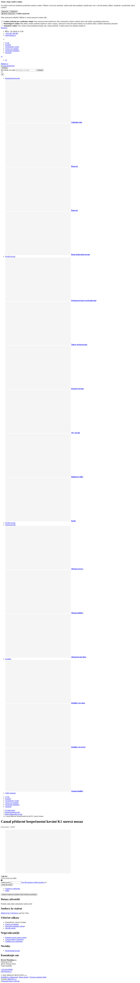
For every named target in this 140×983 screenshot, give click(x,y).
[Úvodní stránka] (7, 66)
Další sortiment (10, 793)
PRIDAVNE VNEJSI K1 (10, 913)
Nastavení (5, 11)
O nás (7, 43)
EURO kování (10, 523)
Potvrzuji (4, 28)
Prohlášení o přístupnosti (9, 977)
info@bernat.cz (6, 971)
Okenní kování (10, 525)
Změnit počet (5, 882)
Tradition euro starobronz (14, 941)
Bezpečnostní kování (12, 78)
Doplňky (8, 659)
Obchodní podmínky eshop (14, 926)
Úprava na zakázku (12, 49)
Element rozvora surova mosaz (15, 937)
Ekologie (8, 53)
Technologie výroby (12, 47)
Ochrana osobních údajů (38, 977)
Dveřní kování (10, 256)
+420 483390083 (7, 969)
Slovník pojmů (10, 928)
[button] (1, 56)
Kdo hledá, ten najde (8, 70)
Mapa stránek (23, 977)
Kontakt (8, 45)
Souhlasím (13, 11)
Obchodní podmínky (12, 51)
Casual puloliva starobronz (14, 939)
